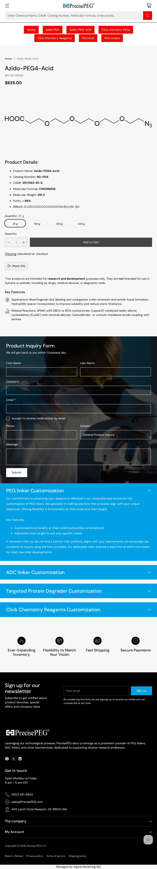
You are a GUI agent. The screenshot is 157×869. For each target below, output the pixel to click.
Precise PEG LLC (36, 845)
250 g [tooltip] (59, 224)
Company (12, 381)
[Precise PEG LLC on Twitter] (13, 759)
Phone (10, 426)
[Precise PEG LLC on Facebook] (6, 759)
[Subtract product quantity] (8, 242)
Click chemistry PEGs (116, 30)
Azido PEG (52, 30)
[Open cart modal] (149, 5)
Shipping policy (78, 856)
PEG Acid (88, 38)
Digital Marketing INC (87, 867)
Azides (31, 30)
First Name (13, 363)
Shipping (10, 254)
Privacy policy (34, 856)
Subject (85, 426)
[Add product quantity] (23, 242)
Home (8, 58)
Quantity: (14, 216)
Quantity (11, 234)
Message (12, 444)
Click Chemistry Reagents (54, 38)
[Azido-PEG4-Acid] (78, 121)
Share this (18, 266)
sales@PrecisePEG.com (27, 802)
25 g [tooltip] (15, 224)
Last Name (87, 363)
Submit (16, 472)
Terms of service (55, 856)
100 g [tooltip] (37, 224)
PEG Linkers (112, 38)
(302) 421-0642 (22, 794)
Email (11, 400)
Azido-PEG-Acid (80, 30)
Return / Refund (14, 856)
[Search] (147, 15)
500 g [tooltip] (81, 224)
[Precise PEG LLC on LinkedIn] (20, 759)
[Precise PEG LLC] (78, 5)
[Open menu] (7, 5)
